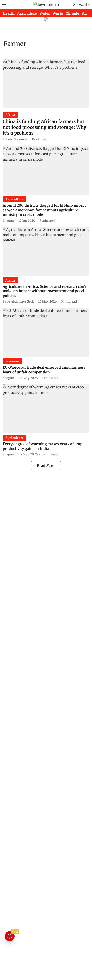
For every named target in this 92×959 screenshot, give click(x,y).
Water (45, 13)
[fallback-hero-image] (46, 83)
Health (9, 13)
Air (84, 13)
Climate (72, 13)
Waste (57, 13)
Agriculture (27, 13)
